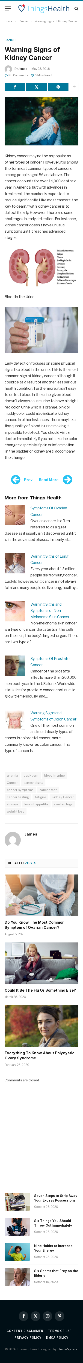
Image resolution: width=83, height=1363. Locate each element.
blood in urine (54, 775)
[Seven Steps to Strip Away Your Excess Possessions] (17, 1202)
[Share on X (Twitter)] (36, 87)
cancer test (48, 790)
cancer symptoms (20, 790)
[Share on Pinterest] (58, 87)
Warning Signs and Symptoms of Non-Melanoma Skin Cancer (50, 610)
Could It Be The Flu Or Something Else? (40, 990)
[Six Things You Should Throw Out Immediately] (17, 1227)
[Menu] (8, 8)
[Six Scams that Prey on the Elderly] (17, 1277)
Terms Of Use (60, 1331)
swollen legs (63, 804)
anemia (12, 775)
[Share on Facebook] (15, 87)
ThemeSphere (67, 1349)
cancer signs (33, 782)
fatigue (40, 797)
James (22, 69)
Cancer (11, 40)
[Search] (76, 8)
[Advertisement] (41, 1141)
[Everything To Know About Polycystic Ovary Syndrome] (41, 1026)
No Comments (18, 75)
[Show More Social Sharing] (74, 87)
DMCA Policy (57, 1337)
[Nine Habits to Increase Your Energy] (17, 1252)
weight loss (15, 811)
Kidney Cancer (63, 797)
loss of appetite (36, 804)
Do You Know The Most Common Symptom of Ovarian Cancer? (35, 925)
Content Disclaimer (25, 1331)
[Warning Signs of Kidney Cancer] (41, 121)
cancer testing (18, 797)
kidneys (13, 804)
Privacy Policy (28, 1337)
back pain (31, 775)
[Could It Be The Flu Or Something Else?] (41, 963)
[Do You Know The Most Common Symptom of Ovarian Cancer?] (41, 895)
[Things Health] (44, 8)
